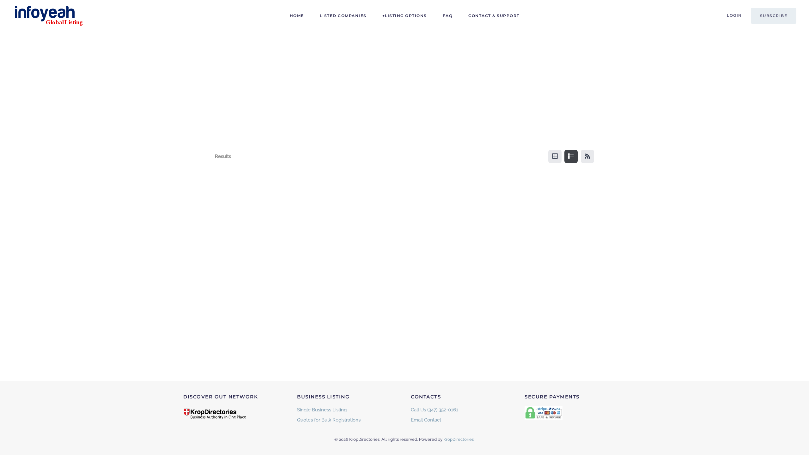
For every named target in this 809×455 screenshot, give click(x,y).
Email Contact (426, 420)
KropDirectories (458, 439)
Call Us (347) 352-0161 (434, 410)
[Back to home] (52, 16)
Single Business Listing (322, 410)
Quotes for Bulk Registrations (329, 420)
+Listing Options (404, 15)
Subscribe (774, 15)
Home (297, 15)
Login (734, 15)
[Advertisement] (404, 79)
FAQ (448, 15)
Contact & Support (494, 15)
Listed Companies (343, 15)
